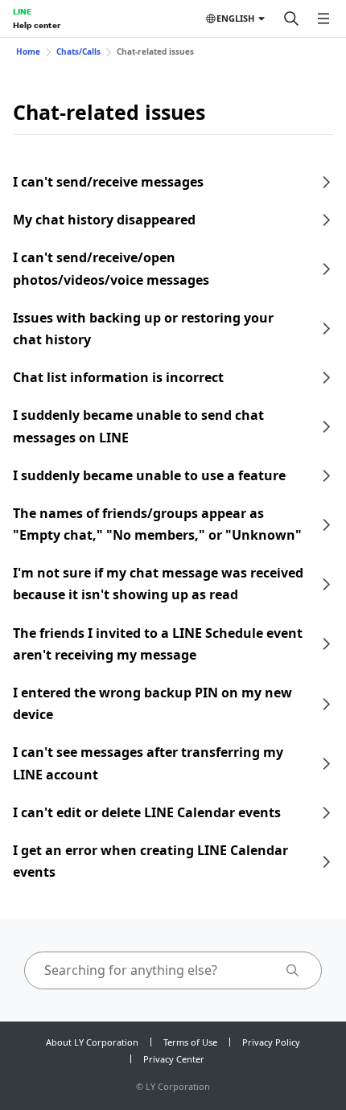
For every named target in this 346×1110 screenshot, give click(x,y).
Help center (36, 25)
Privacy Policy (271, 1042)
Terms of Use (190, 1042)
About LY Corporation (92, 1042)
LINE (22, 11)
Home (28, 51)
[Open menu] (323, 18)
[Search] (291, 18)
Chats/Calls (78, 51)
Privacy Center (173, 1059)
